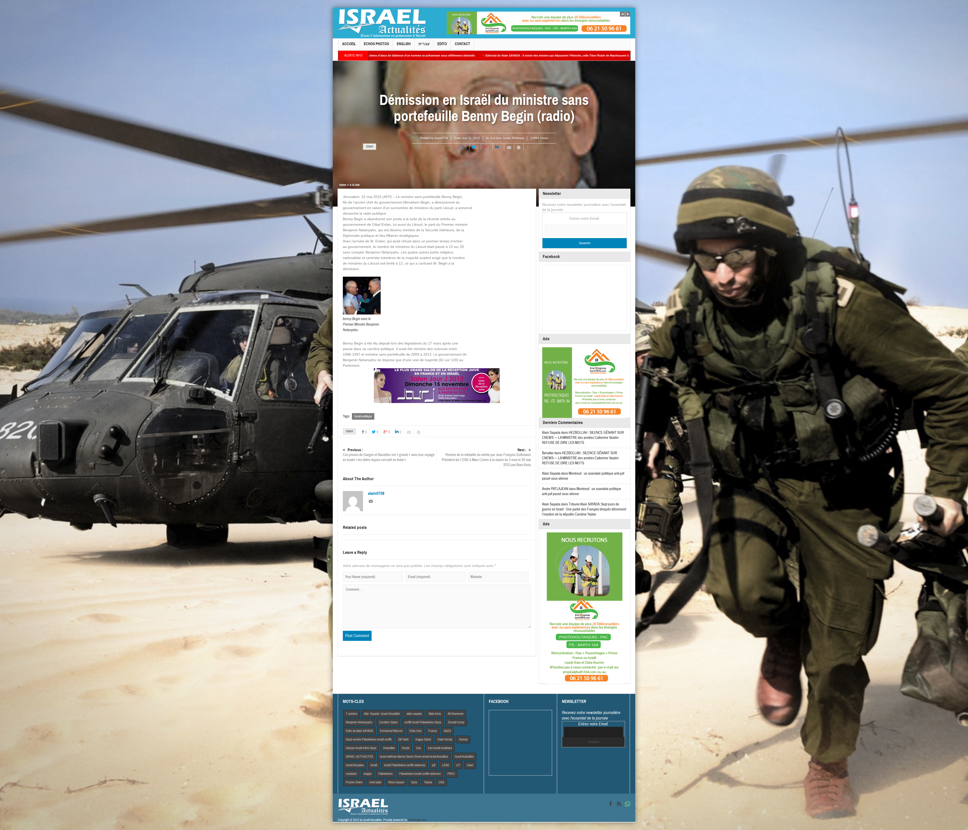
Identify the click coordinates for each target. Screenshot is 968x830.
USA (441, 782)
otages (368, 774)
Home (342, 185)
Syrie (414, 782)
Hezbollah (389, 748)
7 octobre (351, 714)
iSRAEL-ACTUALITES (359, 757)
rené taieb (375, 782)
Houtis (405, 748)
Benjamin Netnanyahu (359, 722)
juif (433, 765)
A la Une (496, 138)
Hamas (463, 739)
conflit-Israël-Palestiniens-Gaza (422, 722)
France (432, 731)
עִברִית (424, 44)
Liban (470, 765)
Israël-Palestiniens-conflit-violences (404, 765)
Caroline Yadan (388, 722)
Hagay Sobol (423, 739)
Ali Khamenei (455, 714)
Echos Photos (376, 44)
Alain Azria (435, 714)
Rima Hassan (396, 782)
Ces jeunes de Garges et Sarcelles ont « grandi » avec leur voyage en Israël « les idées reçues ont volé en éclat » (389, 455)
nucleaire (351, 774)
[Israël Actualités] (382, 23)
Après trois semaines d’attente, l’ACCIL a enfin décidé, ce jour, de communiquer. (521, 55)
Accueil (349, 44)
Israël (507, 138)
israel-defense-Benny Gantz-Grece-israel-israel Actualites (414, 757)
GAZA (447, 731)
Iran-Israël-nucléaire (440, 748)
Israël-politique (363, 416)
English (404, 44)
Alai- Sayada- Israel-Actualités (382, 714)
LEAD (445, 765)
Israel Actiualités (464, 757)
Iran (418, 748)
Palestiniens (385, 774)
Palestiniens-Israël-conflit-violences (420, 774)
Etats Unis (415, 731)
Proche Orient (354, 782)
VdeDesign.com (417, 820)
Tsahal (428, 782)
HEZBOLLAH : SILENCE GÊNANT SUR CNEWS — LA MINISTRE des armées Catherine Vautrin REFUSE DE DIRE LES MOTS (583, 437)
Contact (462, 44)
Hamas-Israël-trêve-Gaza (361, 748)
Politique (518, 138)
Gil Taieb (403, 739)
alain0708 (441, 138)
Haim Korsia (445, 739)
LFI (458, 765)
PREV (451, 774)
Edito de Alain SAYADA (359, 731)
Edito (442, 44)
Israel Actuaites (355, 765)
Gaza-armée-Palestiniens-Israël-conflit (368, 739)
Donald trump (456, 722)
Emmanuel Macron (391, 731)
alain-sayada (414, 714)
